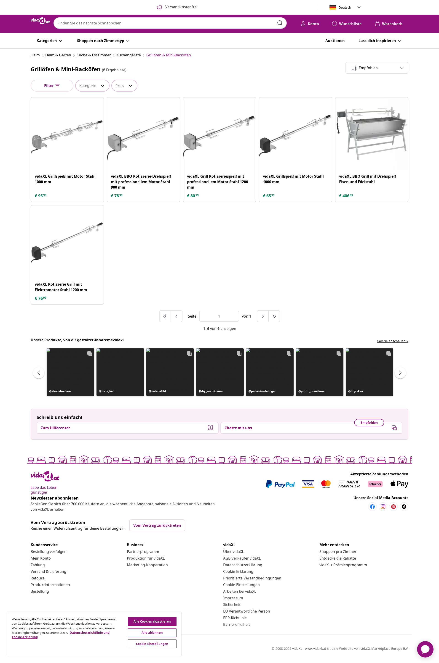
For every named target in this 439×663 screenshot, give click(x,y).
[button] (70, 372)
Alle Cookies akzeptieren (152, 621)
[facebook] (372, 506)
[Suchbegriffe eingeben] (280, 22)
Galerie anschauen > (392, 341)
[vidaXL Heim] (40, 20)
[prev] (176, 316)
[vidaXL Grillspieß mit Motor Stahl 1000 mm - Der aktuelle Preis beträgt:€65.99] (295, 133)
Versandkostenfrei (181, 6)
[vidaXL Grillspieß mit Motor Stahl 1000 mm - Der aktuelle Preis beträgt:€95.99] (67, 133)
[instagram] (383, 506)
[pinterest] (393, 506)
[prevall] (165, 316)
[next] (263, 316)
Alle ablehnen (152, 633)
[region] (94, 634)
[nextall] (274, 316)
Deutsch (345, 7)
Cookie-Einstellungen (241, 584)
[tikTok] (404, 506)
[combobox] (170, 23)
